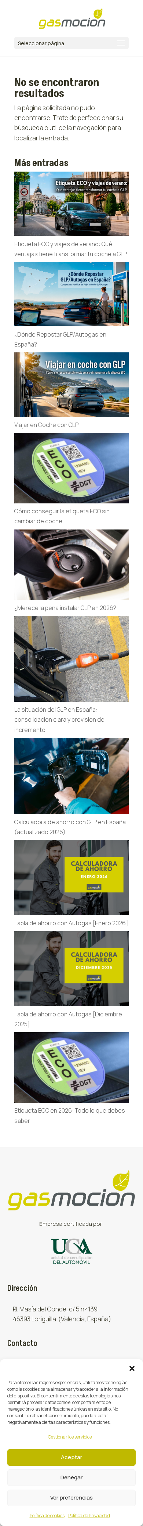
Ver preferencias (71, 1497)
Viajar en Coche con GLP (46, 425)
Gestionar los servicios (70, 1437)
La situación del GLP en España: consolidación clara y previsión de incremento (59, 719)
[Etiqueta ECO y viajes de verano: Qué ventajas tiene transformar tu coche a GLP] (71, 205)
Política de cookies (47, 1515)
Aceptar (71, 1457)
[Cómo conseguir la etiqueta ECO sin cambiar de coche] (71, 469)
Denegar (71, 1477)
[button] (132, 1368)
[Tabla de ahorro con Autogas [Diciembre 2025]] (71, 970)
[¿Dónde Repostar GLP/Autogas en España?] (71, 296)
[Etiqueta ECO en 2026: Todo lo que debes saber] (71, 1069)
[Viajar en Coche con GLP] (71, 386)
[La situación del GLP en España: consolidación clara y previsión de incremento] (71, 660)
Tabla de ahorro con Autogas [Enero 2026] (71, 923)
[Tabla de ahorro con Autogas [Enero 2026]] (71, 879)
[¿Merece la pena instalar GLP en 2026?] (71, 566)
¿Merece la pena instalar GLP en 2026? (65, 608)
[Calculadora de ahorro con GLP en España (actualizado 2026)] (71, 777)
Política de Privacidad (89, 1515)
